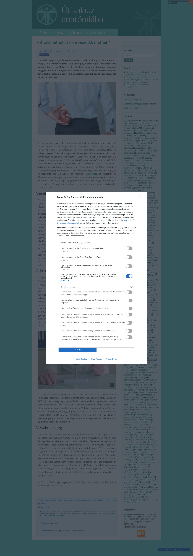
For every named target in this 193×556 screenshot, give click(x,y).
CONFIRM (77, 350)
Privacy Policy (111, 359)
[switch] (129, 248)
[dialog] (96, 278)
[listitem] (96, 242)
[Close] (141, 197)
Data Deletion (81, 359)
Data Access (96, 359)
